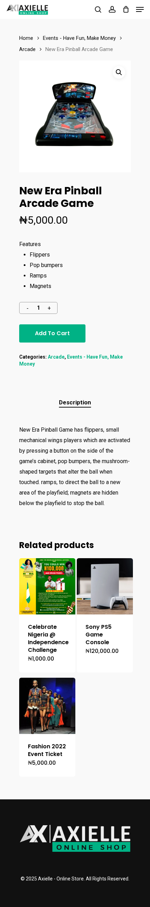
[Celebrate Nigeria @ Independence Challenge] (47, 586)
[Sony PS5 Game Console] (105, 586)
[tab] (75, 402)
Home (26, 38)
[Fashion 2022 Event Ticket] (47, 706)
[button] (119, 72)
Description (75, 402)
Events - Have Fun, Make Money (79, 38)
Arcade (27, 49)
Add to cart (52, 333)
